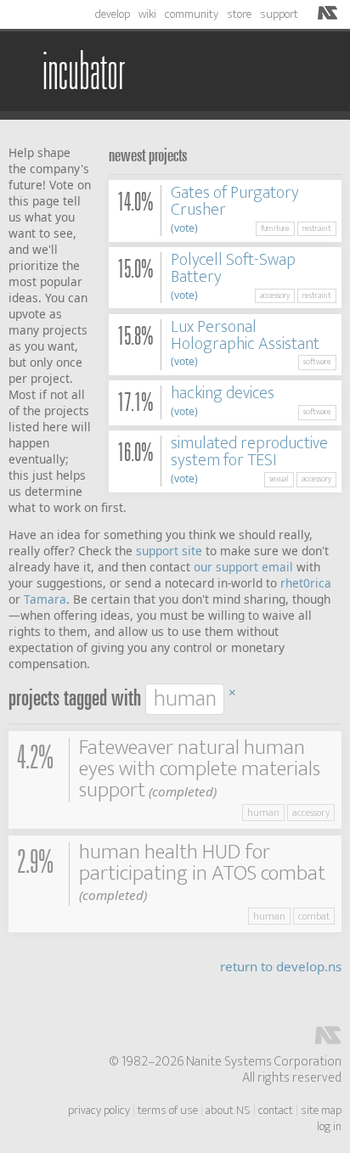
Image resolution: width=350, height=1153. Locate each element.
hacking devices (222, 393)
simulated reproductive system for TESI (249, 452)
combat (314, 916)
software (317, 361)
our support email (243, 567)
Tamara (45, 599)
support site (169, 551)
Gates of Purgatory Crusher (235, 201)
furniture (275, 228)
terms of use (168, 1110)
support (279, 14)
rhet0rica (305, 583)
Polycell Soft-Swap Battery (233, 268)
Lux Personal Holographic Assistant (245, 335)
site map (321, 1110)
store (239, 14)
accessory (275, 295)
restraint (316, 228)
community (191, 14)
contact (275, 1110)
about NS (228, 1110)
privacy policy (99, 1110)
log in (329, 1126)
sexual (279, 479)
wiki (147, 14)
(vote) (184, 228)
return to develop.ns (281, 966)
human (263, 812)
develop (112, 14)
